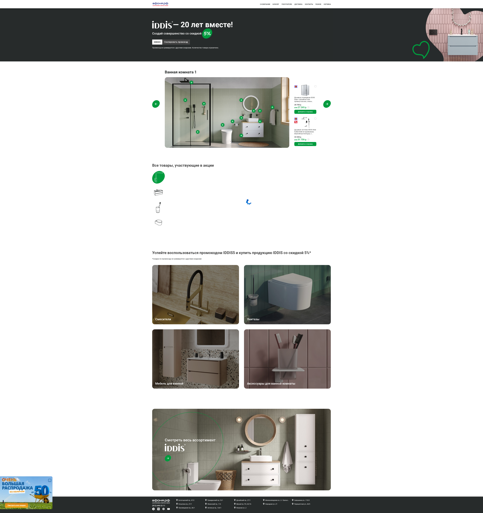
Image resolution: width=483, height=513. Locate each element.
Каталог (276, 4)
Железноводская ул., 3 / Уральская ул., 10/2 (277, 500)
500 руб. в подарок (297, 86)
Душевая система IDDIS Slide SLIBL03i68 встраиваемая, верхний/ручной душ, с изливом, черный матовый (305, 132)
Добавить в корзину (305, 112)
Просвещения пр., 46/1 (186, 508)
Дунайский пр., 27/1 (243, 500)
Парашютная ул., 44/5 (302, 504)
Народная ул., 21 (271, 504)
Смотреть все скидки (17, 505)
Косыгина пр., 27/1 (185, 504)
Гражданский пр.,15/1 (215, 500)
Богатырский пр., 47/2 (186, 500)
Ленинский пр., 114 (214, 504)
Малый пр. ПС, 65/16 (243, 504)
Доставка (298, 4)
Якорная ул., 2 (241, 508)
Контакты (309, 4)
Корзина (327, 4)
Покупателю (287, 4)
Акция (297, 122)
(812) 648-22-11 (158, 505)
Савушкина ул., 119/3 (302, 500)
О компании (265, 4)
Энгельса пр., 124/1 (214, 508)
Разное (318, 4)
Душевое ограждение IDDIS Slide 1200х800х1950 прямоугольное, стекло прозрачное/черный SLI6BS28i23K (304, 100)
